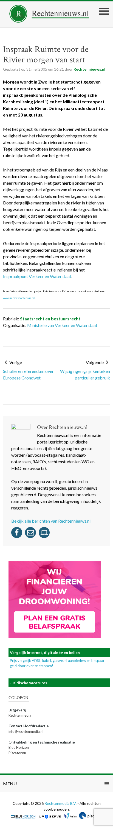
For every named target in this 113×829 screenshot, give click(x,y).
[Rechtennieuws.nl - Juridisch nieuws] (49, 21)
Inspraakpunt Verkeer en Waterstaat (37, 276)
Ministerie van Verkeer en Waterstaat (62, 325)
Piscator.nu (17, 753)
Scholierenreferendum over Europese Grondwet (28, 374)
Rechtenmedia (20, 715)
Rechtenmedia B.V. (60, 803)
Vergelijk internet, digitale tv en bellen (45, 652)
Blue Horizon (19, 747)
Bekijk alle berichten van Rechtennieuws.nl (51, 520)
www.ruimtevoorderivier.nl (19, 298)
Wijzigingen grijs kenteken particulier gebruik (85, 374)
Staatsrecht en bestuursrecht (50, 318)
